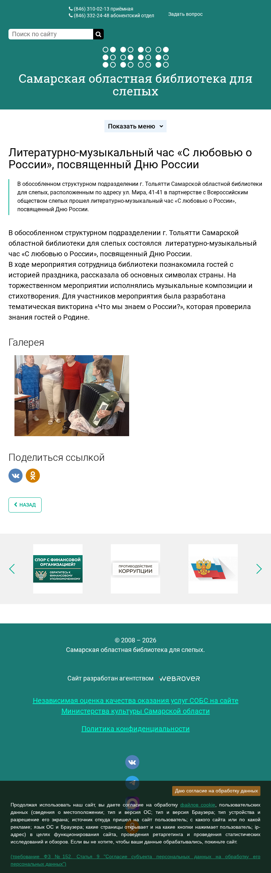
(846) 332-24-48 (91, 15)
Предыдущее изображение (14, 569)
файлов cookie (197, 805)
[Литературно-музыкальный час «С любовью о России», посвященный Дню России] (71, 395)
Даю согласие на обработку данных (216, 790)
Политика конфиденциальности (136, 728)
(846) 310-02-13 (91, 9)
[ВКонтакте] (15, 476)
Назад (26, 505)
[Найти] (98, 34)
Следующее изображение (256, 569)
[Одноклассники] (33, 476)
